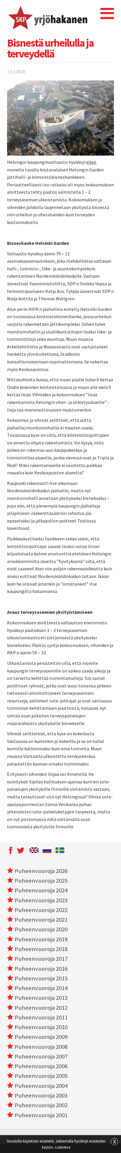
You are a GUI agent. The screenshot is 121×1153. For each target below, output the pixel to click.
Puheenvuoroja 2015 (41, 978)
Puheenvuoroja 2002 (41, 1105)
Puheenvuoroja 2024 (41, 890)
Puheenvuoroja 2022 (41, 910)
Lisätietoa (62, 1147)
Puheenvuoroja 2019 (41, 939)
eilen (91, 162)
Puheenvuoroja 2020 (41, 929)
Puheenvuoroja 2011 (41, 1017)
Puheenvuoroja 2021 (41, 919)
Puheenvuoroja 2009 (41, 1037)
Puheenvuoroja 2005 (41, 1076)
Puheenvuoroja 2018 (41, 949)
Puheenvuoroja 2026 (41, 871)
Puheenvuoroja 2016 (41, 968)
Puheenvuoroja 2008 (41, 1047)
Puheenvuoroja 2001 (41, 1115)
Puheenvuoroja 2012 (41, 1008)
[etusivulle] (47, 17)
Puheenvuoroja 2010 (41, 1027)
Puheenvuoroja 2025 (41, 880)
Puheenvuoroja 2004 (41, 1086)
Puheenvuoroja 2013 (41, 998)
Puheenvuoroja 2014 (41, 988)
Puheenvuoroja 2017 (41, 958)
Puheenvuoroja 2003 (41, 1095)
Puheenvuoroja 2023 (41, 900)
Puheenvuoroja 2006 (41, 1066)
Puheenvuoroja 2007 (41, 1056)
